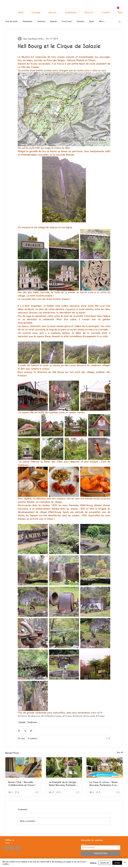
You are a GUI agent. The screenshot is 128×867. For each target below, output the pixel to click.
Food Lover (67, 22)
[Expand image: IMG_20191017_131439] (64, 482)
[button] (50, 12)
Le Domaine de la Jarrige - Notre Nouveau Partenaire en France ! (63, 784)
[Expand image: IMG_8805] (33, 539)
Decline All (104, 862)
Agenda (53, 22)
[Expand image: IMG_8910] (64, 244)
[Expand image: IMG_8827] (33, 602)
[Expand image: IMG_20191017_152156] (33, 244)
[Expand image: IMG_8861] (95, 664)
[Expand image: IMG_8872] (76, 425)
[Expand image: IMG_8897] (99, 352)
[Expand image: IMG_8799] (52, 425)
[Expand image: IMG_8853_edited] (99, 449)
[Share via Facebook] (19, 731)
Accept (117, 862)
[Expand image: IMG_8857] (99, 425)
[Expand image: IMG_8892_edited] (52, 352)
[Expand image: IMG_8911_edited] (95, 275)
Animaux (80, 22)
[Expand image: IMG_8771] (33, 275)
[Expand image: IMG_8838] (64, 633)
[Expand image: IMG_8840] (95, 633)
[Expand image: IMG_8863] (29, 425)
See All (120, 752)
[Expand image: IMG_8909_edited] (95, 244)
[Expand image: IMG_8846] (33, 664)
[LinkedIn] (18, 848)
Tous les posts (11, 22)
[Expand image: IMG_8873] (29, 449)
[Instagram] (12, 848)
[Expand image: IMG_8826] (64, 602)
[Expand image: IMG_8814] (95, 570)
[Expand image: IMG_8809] (95, 539)
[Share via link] (31, 731)
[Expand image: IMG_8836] (33, 633)
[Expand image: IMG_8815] (64, 570)
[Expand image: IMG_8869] (64, 396)
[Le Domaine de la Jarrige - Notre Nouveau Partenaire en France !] (64, 767)
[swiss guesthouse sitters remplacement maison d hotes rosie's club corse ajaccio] (23, 767)
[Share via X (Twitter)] (25, 731)
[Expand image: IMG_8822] (95, 602)
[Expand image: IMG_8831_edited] (33, 696)
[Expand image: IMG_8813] (33, 570)
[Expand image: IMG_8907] (64, 275)
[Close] (125, 862)
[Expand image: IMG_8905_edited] (29, 352)
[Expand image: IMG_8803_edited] (76, 449)
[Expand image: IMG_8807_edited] (52, 449)
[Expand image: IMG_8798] (95, 396)
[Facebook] (7, 848)
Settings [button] (93, 862)
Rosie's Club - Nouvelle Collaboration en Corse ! (21, 784)
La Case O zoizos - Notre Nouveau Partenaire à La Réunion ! (104, 784)
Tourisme (41, 22)
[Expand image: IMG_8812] (64, 539)
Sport (91, 22)
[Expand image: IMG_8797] (95, 482)
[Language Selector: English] (119, 8)
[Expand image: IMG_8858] (33, 396)
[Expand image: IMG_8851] (64, 664)
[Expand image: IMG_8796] (33, 482)
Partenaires (27, 22)
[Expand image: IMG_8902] (76, 352)
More (101, 22)
